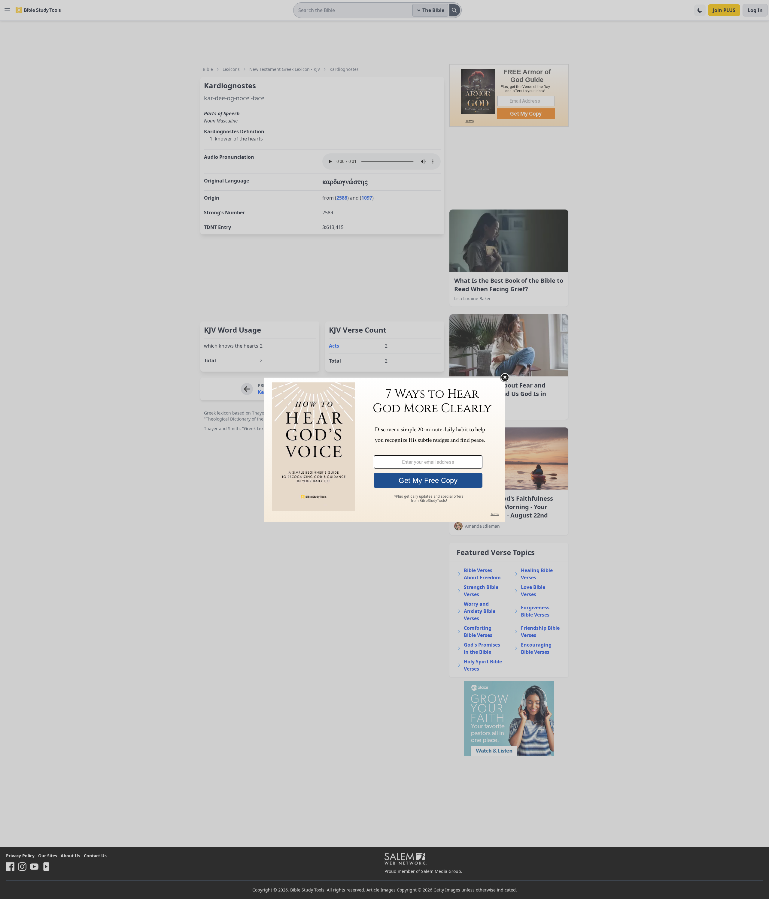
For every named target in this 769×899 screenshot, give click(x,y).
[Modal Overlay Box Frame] (384, 450)
